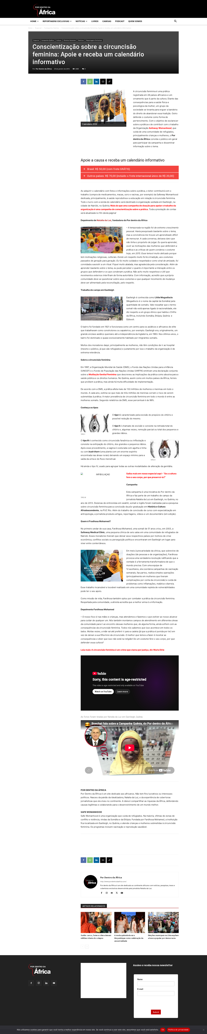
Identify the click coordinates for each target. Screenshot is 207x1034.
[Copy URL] (109, 81)
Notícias (80, 21)
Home (33, 21)
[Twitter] (117, 893)
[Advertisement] (130, 845)
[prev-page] (82, 946)
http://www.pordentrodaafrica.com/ (113, 882)
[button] (175, 21)
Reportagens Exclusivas (56, 21)
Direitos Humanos (70, 40)
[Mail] (112, 893)
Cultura (58, 40)
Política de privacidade (178, 1030)
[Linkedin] (96, 81)
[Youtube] (123, 893)
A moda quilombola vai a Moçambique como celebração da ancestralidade (128, 938)
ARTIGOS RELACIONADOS (93, 906)
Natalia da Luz (104, 220)
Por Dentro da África (44, 69)
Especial (38, 28)
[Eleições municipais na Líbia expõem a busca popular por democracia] (163, 922)
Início (30, 28)
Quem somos (135, 21)
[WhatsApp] (90, 81)
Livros (94, 21)
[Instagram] (107, 893)
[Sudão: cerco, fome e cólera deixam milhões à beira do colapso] (96, 922)
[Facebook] (83, 81)
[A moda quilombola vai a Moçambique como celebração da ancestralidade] (129, 922)
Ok (163, 1030)
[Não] (203, 1029)
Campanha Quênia (51, 28)
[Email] (103, 81)
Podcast (119, 21)
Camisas (106, 21)
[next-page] (87, 946)
